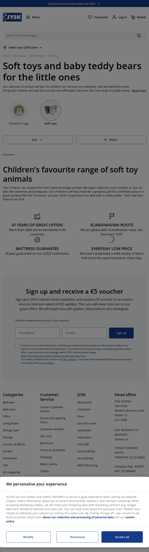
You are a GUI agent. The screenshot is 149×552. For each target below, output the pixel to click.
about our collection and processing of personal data (78, 517)
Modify (28, 537)
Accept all (122, 537)
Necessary (77, 537)
